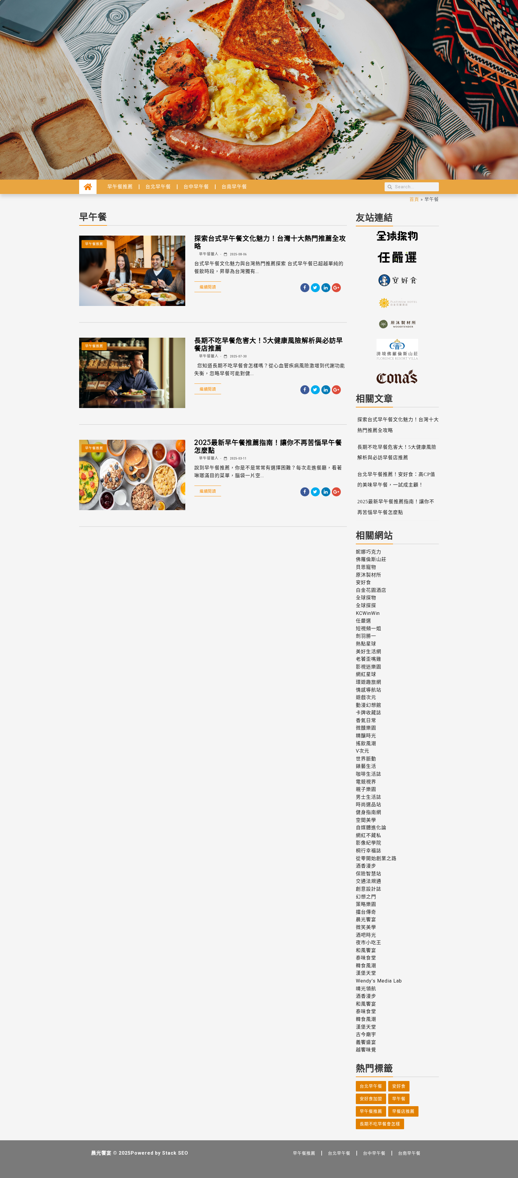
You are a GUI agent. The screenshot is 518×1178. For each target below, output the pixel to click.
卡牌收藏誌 (368, 712)
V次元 (362, 751)
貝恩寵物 (366, 567)
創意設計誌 (368, 889)
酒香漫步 (366, 866)
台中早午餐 (196, 186)
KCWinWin (368, 613)
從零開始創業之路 (376, 858)
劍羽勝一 (366, 636)
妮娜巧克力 (368, 552)
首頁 (414, 199)
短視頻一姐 (368, 628)
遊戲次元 (366, 697)
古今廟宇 (366, 1034)
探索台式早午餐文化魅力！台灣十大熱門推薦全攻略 (270, 242)
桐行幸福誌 (368, 850)
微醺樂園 (366, 728)
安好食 (363, 582)
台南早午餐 (234, 186)
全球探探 (366, 605)
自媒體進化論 (371, 827)
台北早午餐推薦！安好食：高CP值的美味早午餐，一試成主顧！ (396, 479)
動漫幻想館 (368, 705)
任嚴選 (363, 621)
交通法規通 (368, 881)
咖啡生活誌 (368, 774)
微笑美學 (366, 927)
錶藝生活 (366, 766)
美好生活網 (368, 651)
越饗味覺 (366, 1050)
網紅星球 (366, 674)
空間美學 (366, 820)
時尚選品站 (368, 804)
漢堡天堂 (366, 973)
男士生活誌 (368, 797)
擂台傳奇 (366, 912)
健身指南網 (368, 812)
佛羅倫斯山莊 (371, 559)
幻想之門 (366, 897)
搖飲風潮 (366, 743)
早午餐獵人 (208, 254)
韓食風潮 (366, 965)
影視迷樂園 (368, 667)
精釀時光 (366, 736)
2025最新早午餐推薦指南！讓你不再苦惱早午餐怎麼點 (268, 446)
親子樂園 (366, 789)
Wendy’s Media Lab (379, 981)
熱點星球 (366, 644)
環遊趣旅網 (368, 682)
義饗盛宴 (366, 1042)
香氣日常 (366, 720)
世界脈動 (366, 759)
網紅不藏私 (368, 835)
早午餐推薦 (120, 186)
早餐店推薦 (403, 1111)
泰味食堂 (366, 958)
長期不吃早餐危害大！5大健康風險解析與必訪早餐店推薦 (268, 344)
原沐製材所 (368, 575)
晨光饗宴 (366, 919)
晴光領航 (366, 988)
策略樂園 (366, 904)
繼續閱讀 (208, 286)
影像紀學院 (368, 843)
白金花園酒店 (371, 590)
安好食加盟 (371, 1098)
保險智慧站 (368, 874)
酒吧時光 (366, 935)
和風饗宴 (366, 950)
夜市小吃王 (368, 942)
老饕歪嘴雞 (368, 659)
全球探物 (366, 598)
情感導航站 (368, 690)
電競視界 (366, 782)
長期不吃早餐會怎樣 (380, 1123)
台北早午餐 (158, 186)
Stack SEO (175, 1153)
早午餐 (399, 1098)
